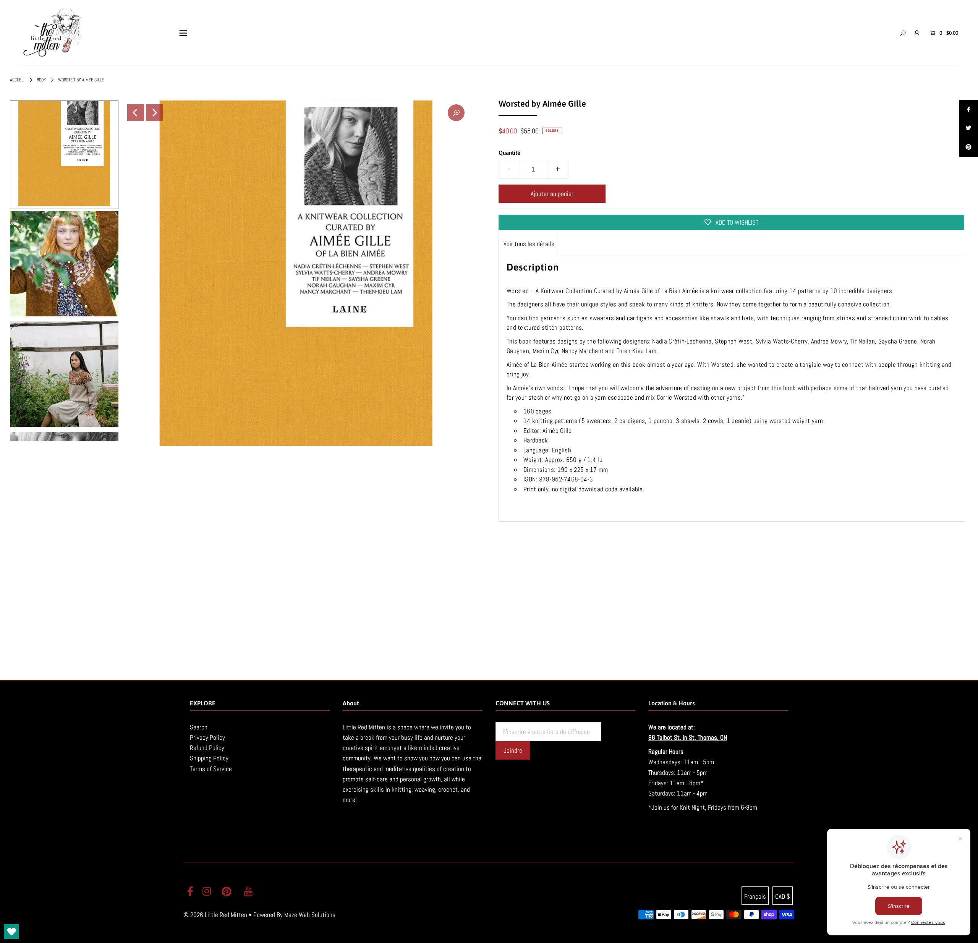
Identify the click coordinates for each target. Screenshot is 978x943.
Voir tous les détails (529, 244)
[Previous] (135, 112)
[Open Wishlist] (11, 931)
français (755, 896)
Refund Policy (207, 748)
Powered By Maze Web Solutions (294, 915)
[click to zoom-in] (456, 112)
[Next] (154, 112)
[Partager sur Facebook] (968, 109)
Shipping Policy (209, 758)
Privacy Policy (207, 737)
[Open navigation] (183, 33)
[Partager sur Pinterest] (968, 147)
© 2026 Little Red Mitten (215, 915)
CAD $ (782, 896)
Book (41, 80)
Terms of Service (211, 769)
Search (198, 727)
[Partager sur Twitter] (968, 128)
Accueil (17, 80)
